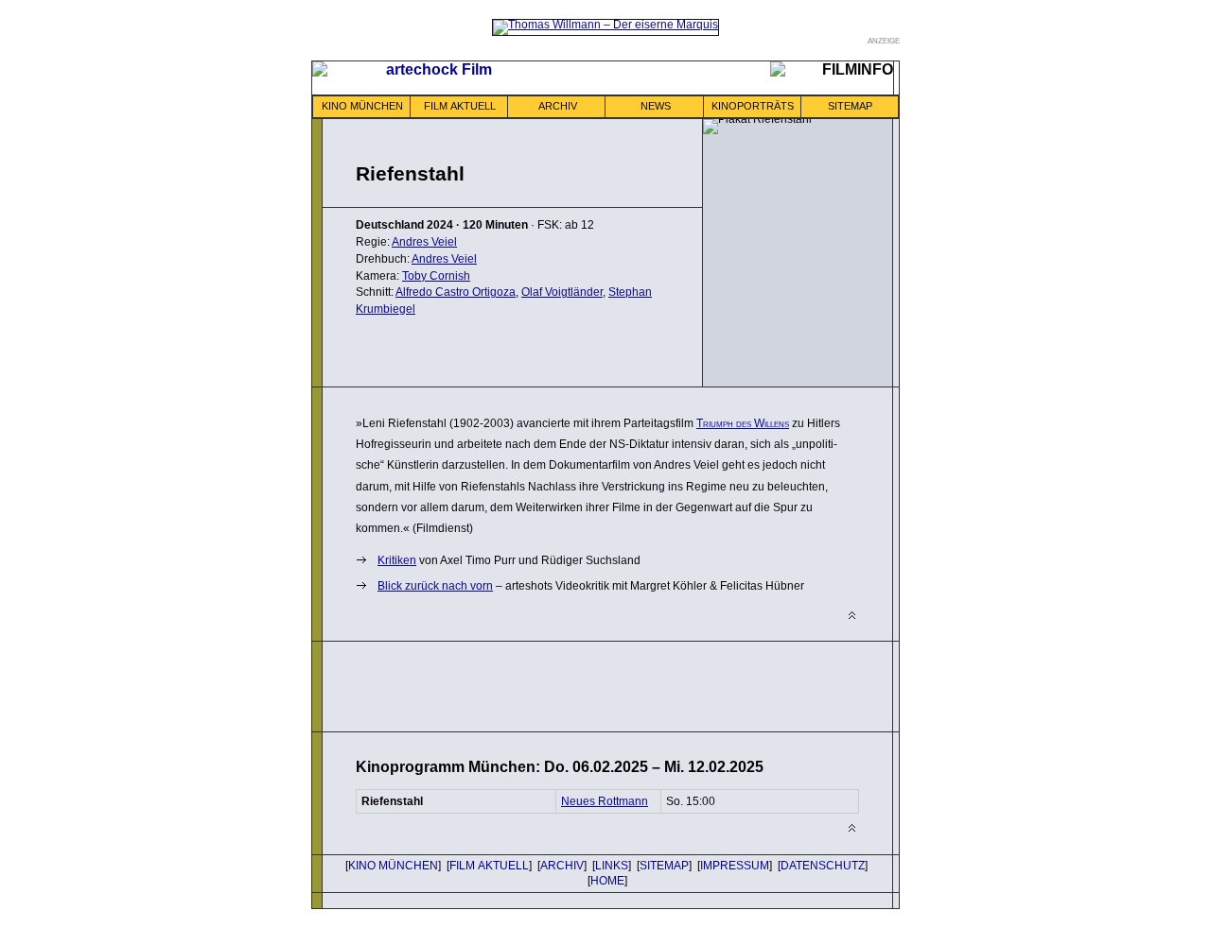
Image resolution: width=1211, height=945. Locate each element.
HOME (607, 880)
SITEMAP (850, 106)
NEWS (656, 106)
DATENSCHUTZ (823, 865)
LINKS (611, 865)
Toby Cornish (436, 276)
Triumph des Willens (742, 423)
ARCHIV (557, 106)
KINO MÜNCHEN (362, 106)
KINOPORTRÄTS (752, 106)
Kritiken (396, 560)
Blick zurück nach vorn (435, 586)
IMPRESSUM (734, 865)
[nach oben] (852, 616)
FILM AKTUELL (460, 106)
